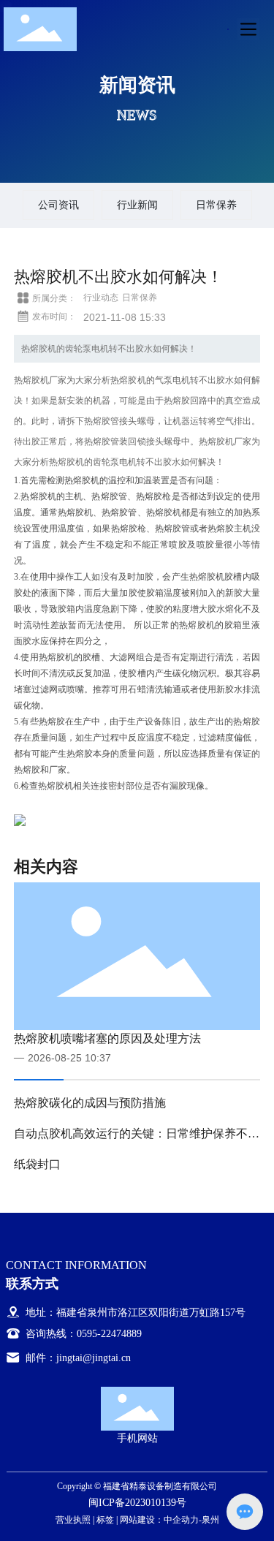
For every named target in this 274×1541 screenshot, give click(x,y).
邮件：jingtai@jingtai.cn (77, 1357)
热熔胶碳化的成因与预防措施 (90, 1103)
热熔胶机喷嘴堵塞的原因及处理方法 (107, 1038)
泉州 (210, 1520)
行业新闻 (137, 204)
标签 (105, 1520)
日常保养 (216, 204)
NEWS (137, 114)
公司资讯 (58, 204)
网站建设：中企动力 (159, 1520)
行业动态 (100, 297)
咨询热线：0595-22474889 (82, 1333)
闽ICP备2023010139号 (137, 1502)
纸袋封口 (37, 1164)
